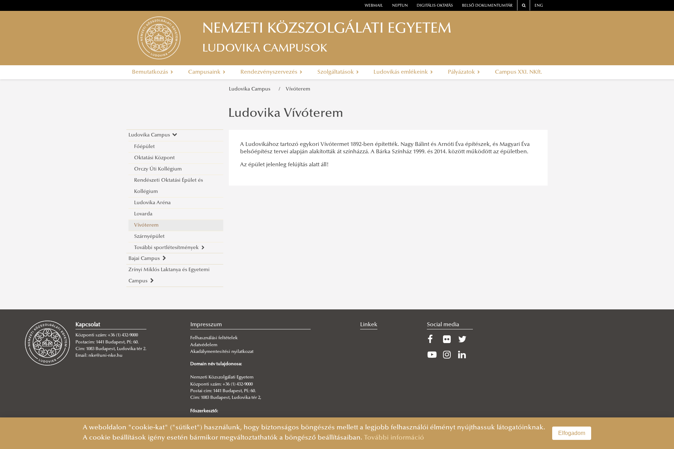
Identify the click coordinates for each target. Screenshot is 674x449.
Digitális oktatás (435, 6)
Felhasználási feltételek (214, 338)
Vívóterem (298, 89)
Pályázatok (462, 72)
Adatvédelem (203, 345)
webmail (374, 6)
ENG (539, 6)
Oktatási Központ (154, 158)
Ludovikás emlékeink (401, 72)
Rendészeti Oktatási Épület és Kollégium (168, 186)
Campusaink (205, 72)
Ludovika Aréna (152, 203)
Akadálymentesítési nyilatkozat (221, 352)
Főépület (144, 146)
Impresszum (206, 325)
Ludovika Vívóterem (285, 114)
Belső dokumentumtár (487, 6)
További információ (394, 438)
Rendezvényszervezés (269, 72)
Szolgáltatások (336, 72)
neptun (400, 6)
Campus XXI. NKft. (518, 72)
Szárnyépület (149, 236)
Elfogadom (571, 433)
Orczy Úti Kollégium (158, 169)
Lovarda (143, 214)
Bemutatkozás (151, 72)
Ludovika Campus (251, 89)
